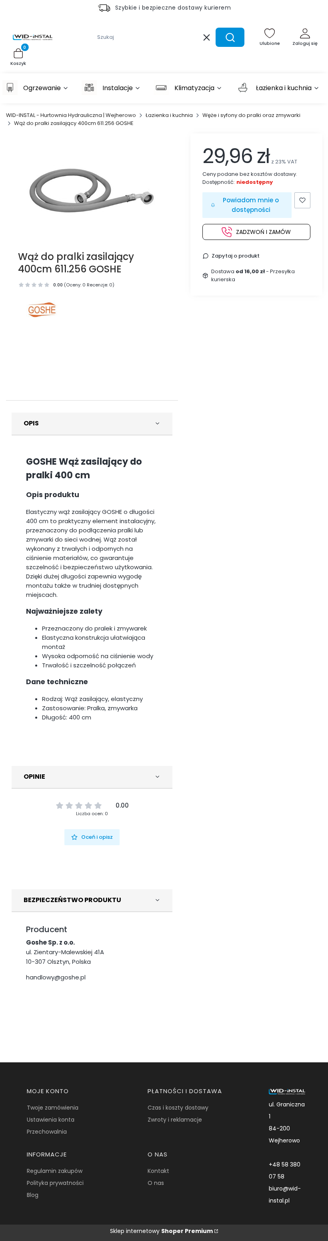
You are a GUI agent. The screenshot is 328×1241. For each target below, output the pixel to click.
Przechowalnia (47, 1132)
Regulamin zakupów (54, 1171)
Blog (32, 1195)
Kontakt (158, 1171)
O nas (156, 1183)
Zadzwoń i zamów (263, 232)
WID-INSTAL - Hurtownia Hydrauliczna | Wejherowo (71, 115)
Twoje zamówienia (52, 1108)
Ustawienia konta (50, 1120)
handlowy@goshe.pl (56, 977)
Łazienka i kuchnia (169, 115)
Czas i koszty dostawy (178, 1108)
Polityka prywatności (55, 1183)
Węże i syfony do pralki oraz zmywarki (251, 115)
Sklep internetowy (161, 1231)
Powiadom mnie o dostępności (251, 205)
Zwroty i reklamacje (175, 1120)
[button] (230, 37)
